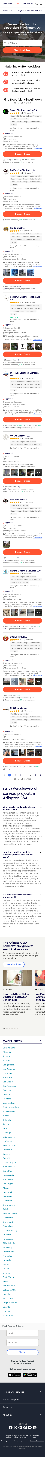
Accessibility (34, 1436)
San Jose (7, 1090)
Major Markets (12, 1041)
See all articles (14, 964)
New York (7, 1192)
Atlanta (6, 1128)
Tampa (6, 1124)
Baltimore (7, 1150)
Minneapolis (9, 1167)
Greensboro (9, 1205)
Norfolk (6, 1294)
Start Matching (22, 50)
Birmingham (9, 1048)
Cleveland (8, 1222)
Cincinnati (8, 1218)
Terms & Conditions (37, 1441)
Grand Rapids (9, 1162)
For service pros (11, 1399)
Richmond (8, 1298)
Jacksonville (9, 1111)
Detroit (6, 1158)
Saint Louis (8, 1179)
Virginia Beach (10, 1302)
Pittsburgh (8, 1247)
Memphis (7, 1256)
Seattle (6, 1307)
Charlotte (7, 1201)
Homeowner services (13, 1392)
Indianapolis (9, 1137)
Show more (38, 148)
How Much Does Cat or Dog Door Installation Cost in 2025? (16, 997)
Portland (7, 1234)
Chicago (7, 1133)
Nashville (7, 1260)
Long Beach (9, 1065)
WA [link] (12, 11)
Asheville (7, 1196)
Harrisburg (8, 1239)
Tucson (6, 1056)
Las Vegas (8, 1184)
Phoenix (7, 1052)
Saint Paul (7, 1171)
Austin (6, 1264)
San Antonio (9, 1285)
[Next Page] (40, 775)
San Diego (8, 1082)
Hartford (7, 1099)
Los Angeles (9, 1069)
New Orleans (9, 1145)
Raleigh (6, 1209)
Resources (8, 1407)
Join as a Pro (28, 4)
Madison (7, 1311)
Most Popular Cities (11, 1326)
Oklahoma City (10, 1230)
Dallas (6, 1268)
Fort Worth (8, 1277)
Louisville (7, 1141)
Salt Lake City (9, 1290)
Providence (8, 1251)
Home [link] (5, 11)
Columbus (8, 1226)
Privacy (8, 1436)
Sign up (22, 1352)
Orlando (7, 1120)
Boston (6, 1154)
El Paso (6, 1273)
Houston (7, 1281)
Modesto (7, 1073)
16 (35, 775)
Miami (6, 1116)
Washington (9, 1103)
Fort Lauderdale (11, 1107)
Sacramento (9, 1077)
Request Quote (22, 154)
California (15, 1436)
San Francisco (10, 1086)
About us (7, 1415)
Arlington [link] (20, 11)
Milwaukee (8, 1315)
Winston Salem (10, 1213)
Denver (6, 1094)
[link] (22, 120)
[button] (6, 272)
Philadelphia (9, 1243)
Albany (6, 1188)
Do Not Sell (24, 1436)
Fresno (6, 1060)
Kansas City (8, 1175)
